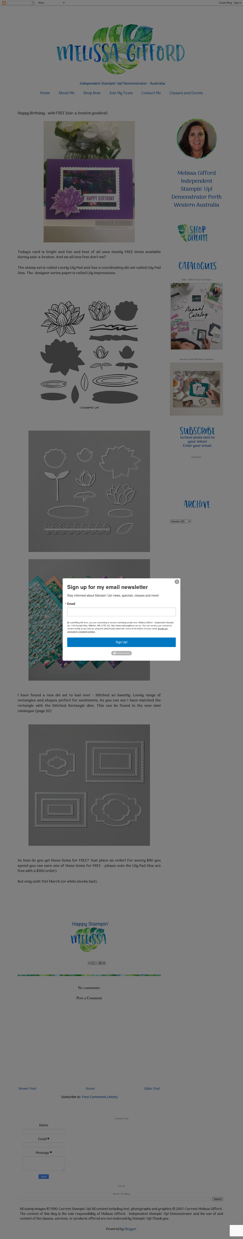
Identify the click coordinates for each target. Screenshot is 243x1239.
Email (71, 603)
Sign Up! (121, 642)
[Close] (177, 581)
